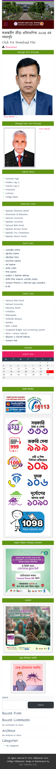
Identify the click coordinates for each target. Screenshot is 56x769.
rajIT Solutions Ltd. (28, 764)
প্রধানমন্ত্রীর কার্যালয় (13, 250)
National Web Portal (15, 225)
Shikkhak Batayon (14, 318)
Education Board (13, 307)
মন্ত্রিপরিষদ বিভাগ (12, 257)
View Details (9, 116)
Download (11, 47)
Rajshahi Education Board (17, 210)
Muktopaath (11, 315)
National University (14, 218)
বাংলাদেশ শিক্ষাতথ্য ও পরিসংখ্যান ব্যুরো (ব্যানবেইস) (25, 283)
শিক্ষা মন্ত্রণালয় (11, 272)
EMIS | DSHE (11, 326)
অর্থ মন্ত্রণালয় (10, 264)
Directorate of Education (17, 214)
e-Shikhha (10, 311)
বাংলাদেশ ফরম (11, 340)
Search (5, 697)
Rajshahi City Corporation (17, 232)
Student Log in (12, 182)
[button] (4, 12)
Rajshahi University (14, 221)
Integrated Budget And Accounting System (25, 329)
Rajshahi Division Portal (16, 229)
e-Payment (10, 189)
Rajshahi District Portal (16, 236)
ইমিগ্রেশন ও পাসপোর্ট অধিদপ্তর (18, 337)
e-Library (10, 193)
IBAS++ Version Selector (16, 333)
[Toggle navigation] (7, 24)
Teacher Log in (12, 186)
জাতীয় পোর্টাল (11, 268)
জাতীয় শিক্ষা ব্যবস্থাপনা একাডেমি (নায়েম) (22, 279)
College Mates (12, 197)
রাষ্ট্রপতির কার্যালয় (12, 253)
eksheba (9, 322)
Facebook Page (12, 178)
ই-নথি (8, 286)
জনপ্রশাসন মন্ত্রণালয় (13, 261)
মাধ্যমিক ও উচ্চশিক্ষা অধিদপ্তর (17, 275)
